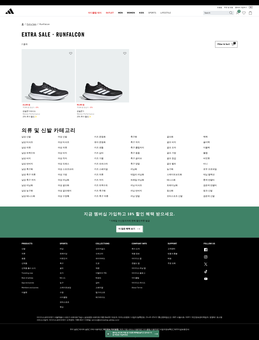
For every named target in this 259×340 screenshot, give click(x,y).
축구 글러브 (136, 158)
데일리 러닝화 (137, 175)
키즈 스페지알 (101, 169)
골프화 (170, 137)
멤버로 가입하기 (241, 7)
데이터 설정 (84, 329)
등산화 (170, 191)
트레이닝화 (172, 185)
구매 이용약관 (96, 329)
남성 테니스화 (28, 196)
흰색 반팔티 (209, 180)
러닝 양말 (135, 196)
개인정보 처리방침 (111, 329)
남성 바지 (26, 158)
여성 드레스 (63, 164)
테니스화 (171, 180)
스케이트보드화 (174, 175)
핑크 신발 (207, 191)
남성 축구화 (27, 169)
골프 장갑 (171, 158)
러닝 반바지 (136, 191)
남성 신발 (26, 137)
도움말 (219, 7)
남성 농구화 (27, 191)
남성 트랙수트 (28, 153)
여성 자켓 (62, 148)
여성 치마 (62, 158)
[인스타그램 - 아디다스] (220, 257)
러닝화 (134, 169)
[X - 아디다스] (220, 264)
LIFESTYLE (165, 13)
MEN (120, 13)
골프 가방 (171, 153)
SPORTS (152, 13)
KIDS (141, 13)
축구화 (134, 137)
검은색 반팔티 (210, 185)
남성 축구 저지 (29, 180)
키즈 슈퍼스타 (101, 164)
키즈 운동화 (100, 137)
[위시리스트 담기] (71, 53)
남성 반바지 (27, 164)
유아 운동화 (100, 142)
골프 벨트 (171, 164)
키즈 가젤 (98, 158)
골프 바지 (171, 142)
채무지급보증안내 (181, 329)
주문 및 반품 (228, 7)
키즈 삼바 (98, 153)
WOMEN (131, 13)
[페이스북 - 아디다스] (220, 250)
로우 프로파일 (210, 169)
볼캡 (205, 153)
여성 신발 (62, 137)
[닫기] (108, 334)
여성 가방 (62, 175)
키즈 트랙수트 (101, 185)
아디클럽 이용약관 (151, 329)
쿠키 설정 (74, 329)
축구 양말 (135, 164)
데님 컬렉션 (209, 175)
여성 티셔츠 (63, 142)
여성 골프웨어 (64, 191)
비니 (205, 164)
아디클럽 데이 (95, 13)
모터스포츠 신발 (175, 196)
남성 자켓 (26, 148)
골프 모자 (171, 148)
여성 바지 (62, 153)
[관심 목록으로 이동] (244, 13)
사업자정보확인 (166, 329)
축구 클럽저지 (137, 148)
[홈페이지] (9, 11)
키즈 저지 (98, 180)
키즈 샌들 (98, 148)
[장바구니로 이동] (250, 13)
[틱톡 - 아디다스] (220, 272)
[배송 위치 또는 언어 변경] (251, 7)
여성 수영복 (63, 196)
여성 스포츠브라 (66, 169)
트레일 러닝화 (137, 180)
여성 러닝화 (63, 180)
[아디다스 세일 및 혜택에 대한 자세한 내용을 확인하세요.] (129, 2)
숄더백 (206, 142)
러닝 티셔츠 (136, 185)
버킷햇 (206, 158)
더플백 (206, 148)
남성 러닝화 (27, 185)
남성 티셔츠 (27, 142)
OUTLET (110, 13)
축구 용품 (135, 153)
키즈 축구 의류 (101, 196)
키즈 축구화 (100, 191)
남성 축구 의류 (29, 175)
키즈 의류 (98, 175)
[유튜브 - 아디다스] (220, 279)
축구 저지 (135, 142)
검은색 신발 (209, 196)
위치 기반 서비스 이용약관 (131, 329)
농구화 (170, 169)
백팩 (205, 137)
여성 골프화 (63, 185)
